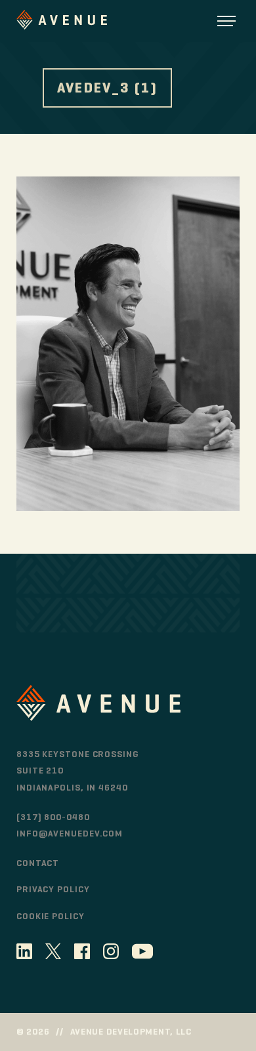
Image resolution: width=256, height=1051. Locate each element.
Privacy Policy (53, 889)
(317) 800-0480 (53, 817)
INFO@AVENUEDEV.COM (69, 833)
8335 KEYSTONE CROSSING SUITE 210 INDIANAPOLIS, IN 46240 (77, 771)
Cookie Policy (50, 916)
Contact (37, 863)
